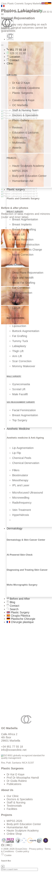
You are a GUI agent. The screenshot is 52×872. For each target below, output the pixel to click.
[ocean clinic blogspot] (5, 846)
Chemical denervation (20, 660)
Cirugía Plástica (20, 615)
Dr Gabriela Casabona (26, 87)
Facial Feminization (24, 410)
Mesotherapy (20, 480)
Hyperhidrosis (20, 514)
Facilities (12, 808)
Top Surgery (19, 420)
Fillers (15, 470)
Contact (14, 60)
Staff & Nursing (16, 802)
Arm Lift (17, 356)
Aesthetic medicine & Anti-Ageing (25, 437)
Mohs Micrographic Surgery (22, 584)
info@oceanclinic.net (13, 749)
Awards (16, 147)
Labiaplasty (19, 346)
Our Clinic (13, 796)
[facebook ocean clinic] (2, 846)
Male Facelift (20, 394)
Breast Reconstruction (26, 244)
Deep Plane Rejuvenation (27, 272)
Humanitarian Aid (22, 180)
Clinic (10, 63)
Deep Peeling (15, 656)
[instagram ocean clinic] (10, 846)
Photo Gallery (20, 120)
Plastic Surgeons (22, 92)
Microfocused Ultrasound (27, 492)
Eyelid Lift (18, 297)
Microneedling (20, 497)
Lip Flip (16, 452)
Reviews (17, 127)
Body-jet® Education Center (29, 175)
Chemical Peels (21, 457)
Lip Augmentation (23, 447)
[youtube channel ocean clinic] (8, 846)
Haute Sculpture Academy (28, 165)
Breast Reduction (22, 239)
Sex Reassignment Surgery (21, 402)
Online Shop (14, 833)
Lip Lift (16, 307)
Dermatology (14, 528)
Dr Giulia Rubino (17, 780)
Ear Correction (21, 287)
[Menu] (2, 45)
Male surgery (14, 376)
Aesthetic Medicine (18, 428)
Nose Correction (22, 292)
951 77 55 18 (32, 12)
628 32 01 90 (17, 53)
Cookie (8, 855)
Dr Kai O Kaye (21, 82)
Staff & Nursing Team (25, 110)
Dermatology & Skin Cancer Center (26, 540)
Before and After (19, 598)
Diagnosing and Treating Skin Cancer (27, 570)
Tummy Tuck (20, 341)
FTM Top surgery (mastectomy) (26, 651)
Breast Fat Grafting (24, 229)
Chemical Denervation (25, 462)
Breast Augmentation (25, 219)
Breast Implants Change (27, 249)
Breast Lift (18, 234)
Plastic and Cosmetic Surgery (23, 198)
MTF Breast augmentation (23, 648)
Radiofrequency (21, 502)
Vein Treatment (21, 509)
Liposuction (19, 325)
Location (18, 12)
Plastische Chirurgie (22, 618)
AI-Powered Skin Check (19, 554)
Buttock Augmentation (25, 331)
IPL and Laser (20, 485)
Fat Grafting (19, 336)
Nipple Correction (22, 254)
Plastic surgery (16, 189)
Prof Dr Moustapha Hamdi (23, 777)
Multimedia (19, 142)
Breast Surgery (15, 211)
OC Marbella (20, 105)
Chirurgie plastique (22, 622)
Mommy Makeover (23, 366)
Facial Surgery (14, 265)
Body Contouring (15, 318)
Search (7, 12)
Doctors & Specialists (25, 115)
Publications (19, 137)
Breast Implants (22, 224)
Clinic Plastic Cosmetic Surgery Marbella (21, 3)
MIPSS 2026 (20, 170)
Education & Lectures (25, 132)
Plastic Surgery (19, 612)
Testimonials (14, 805)
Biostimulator (20, 475)
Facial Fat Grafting (23, 282)
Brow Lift (17, 302)
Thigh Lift (18, 351)
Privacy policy (36, 849)
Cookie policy (22, 851)
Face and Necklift (23, 277)
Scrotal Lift (18, 389)
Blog (12, 602)
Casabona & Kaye (23, 100)
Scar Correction (21, 361)
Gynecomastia (21, 384)
